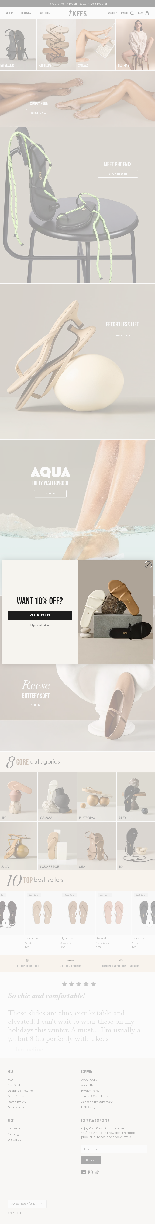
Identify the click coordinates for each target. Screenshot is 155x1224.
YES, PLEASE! (40, 615)
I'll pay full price (39, 625)
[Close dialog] (148, 564)
